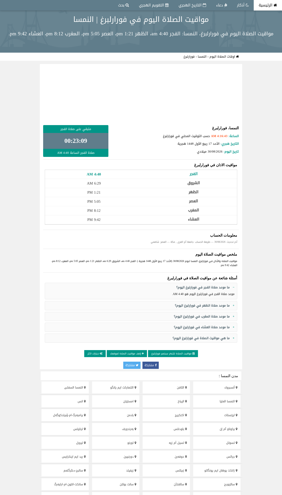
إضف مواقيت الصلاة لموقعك (126, 353)
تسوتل (231, 443)
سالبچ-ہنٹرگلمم (74, 470)
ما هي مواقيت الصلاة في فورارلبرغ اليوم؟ (201, 338)
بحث (122, 5)
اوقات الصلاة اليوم (223, 56)
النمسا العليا (228, 401)
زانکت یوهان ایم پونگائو (220, 470)
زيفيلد (130, 470)
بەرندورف (128, 429)
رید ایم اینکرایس (73, 456)
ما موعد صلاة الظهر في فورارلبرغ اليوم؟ (202, 305)
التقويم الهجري (152, 5)
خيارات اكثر (94, 353)
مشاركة (150, 365)
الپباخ (181, 401)
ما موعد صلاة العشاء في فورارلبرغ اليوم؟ (202, 327)
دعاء (220, 5)
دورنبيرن (129, 456)
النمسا (202, 56)
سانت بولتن (127, 484)
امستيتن (129, 401)
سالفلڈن (179, 484)
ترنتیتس (78, 429)
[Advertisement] (141, 94)
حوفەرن (180, 456)
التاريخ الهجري (191, 5)
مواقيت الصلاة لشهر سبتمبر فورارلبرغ (171, 353)
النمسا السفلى (74, 387)
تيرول (80, 443)
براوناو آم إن (228, 429)
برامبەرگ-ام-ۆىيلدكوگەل (68, 415)
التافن (181, 387)
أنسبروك (230, 387)
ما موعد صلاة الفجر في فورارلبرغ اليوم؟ (203, 287)
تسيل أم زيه (177, 443)
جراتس (231, 456)
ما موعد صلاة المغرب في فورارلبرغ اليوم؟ (202, 316)
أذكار (241, 5)
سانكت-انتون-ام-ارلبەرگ (69, 484)
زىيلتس (180, 470)
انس (81, 401)
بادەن (131, 415)
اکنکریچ (180, 415)
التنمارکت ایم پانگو (122, 387)
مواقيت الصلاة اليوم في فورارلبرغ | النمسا (141, 19)
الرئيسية (266, 5)
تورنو (131, 443)
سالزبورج (230, 484)
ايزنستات (230, 415)
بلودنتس (179, 429)
